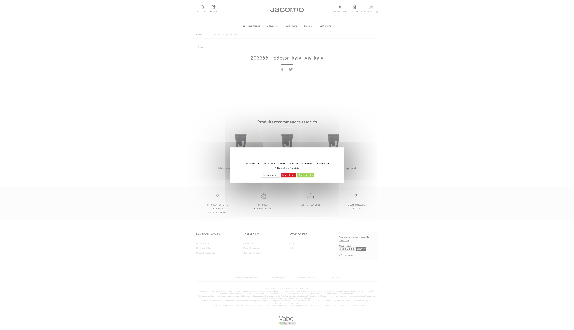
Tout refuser (288, 175)
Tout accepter (306, 175)
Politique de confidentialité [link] (287, 168)
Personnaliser (269, 175)
